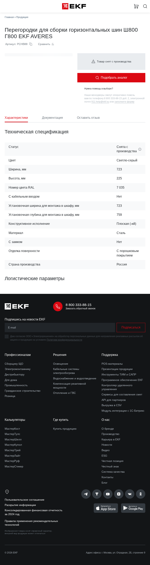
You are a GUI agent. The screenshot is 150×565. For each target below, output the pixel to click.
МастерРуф (12, 460)
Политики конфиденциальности (64, 339)
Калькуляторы (15, 419)
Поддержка (110, 354)
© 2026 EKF (11, 552)
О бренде (108, 428)
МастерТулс (12, 433)
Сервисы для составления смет (122, 394)
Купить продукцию (65, 428)
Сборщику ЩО (14, 363)
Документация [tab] (52, 117)
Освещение (60, 363)
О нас (106, 419)
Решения (59, 354)
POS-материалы (112, 363)
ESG (104, 455)
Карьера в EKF (111, 439)
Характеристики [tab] (16, 117)
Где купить (60, 419)
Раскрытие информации (20, 505)
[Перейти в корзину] (136, 6)
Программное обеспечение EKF (122, 379)
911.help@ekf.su (100, 101)
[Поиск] (145, 6)
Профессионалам (18, 354)
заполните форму (124, 101)
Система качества (113, 471)
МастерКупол (13, 444)
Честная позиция (112, 460)
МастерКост (12, 428)
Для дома (11, 379)
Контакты (107, 477)
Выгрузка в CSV (111, 405)
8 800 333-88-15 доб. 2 (116, 98)
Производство (110, 433)
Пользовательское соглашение (24, 499)
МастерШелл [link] (13, 439)
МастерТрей (13, 450)
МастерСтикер (14, 466)
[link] (86, 494)
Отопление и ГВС (64, 392)
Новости (107, 444)
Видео (106, 450)
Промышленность (16, 385)
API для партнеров (114, 399)
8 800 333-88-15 (78, 305)
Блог (104, 482)
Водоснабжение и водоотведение (74, 378)
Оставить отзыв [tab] (88, 117)
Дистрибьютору (14, 374)
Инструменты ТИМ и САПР (119, 374)
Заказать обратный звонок (80, 308)
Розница (10, 396)
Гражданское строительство (22, 390)
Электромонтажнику (17, 369)
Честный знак (110, 466)
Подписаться (130, 327)
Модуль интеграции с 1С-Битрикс (123, 410)
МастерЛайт (12, 455)
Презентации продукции (117, 369)
